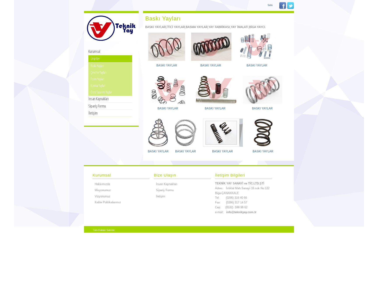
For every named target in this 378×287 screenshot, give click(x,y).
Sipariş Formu (97, 106)
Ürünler (95, 58)
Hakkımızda (102, 184)
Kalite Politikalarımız (108, 202)
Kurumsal (94, 51)
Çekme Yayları (99, 72)
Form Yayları (97, 79)
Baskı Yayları (97, 65)
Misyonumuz (103, 190)
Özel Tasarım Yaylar (101, 92)
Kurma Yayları (98, 85)
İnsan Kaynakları (98, 98)
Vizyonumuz (102, 196)
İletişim (93, 113)
